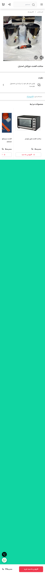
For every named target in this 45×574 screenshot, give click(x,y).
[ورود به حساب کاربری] (10, 4)
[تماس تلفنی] (4, 554)
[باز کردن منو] (41, 4)
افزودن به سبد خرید (31, 569)
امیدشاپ (40, 12)
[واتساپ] (4, 560)
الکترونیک (31, 12)
